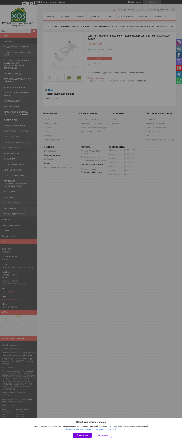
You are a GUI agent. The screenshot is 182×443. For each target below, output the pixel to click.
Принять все (82, 435)
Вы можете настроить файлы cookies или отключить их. (90, 429)
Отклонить (103, 435)
